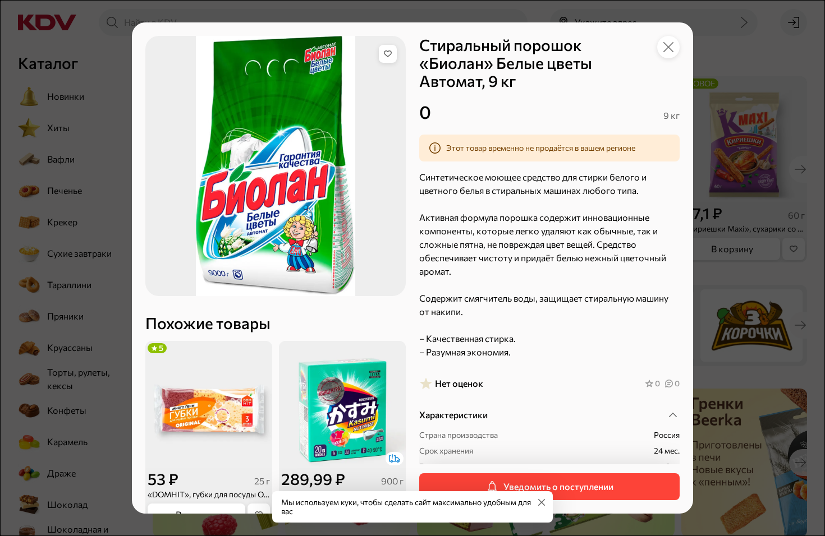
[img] (388, 54)
